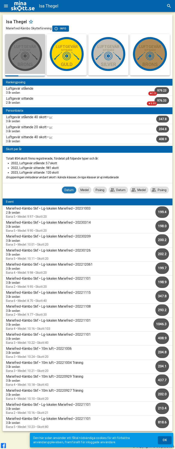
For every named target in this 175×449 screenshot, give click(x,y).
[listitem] (87, 90)
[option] (87, 212)
